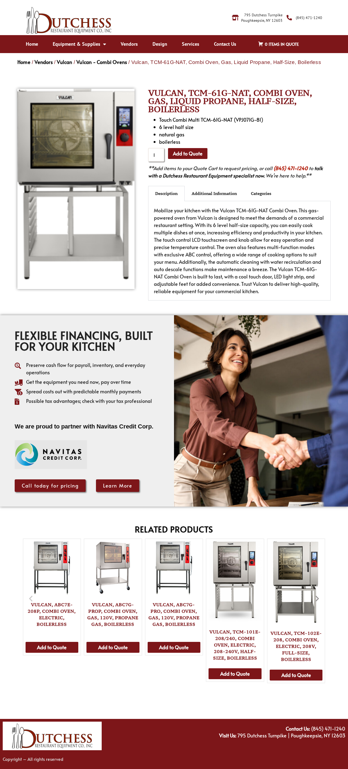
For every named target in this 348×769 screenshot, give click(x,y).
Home (32, 44)
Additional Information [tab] (214, 193)
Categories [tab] (261, 193)
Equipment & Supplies (76, 44)
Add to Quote (188, 153)
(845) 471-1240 (291, 168)
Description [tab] (166, 193)
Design (160, 44)
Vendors (129, 44)
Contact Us (225, 44)
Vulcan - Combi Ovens (101, 62)
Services (190, 44)
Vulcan (64, 62)
